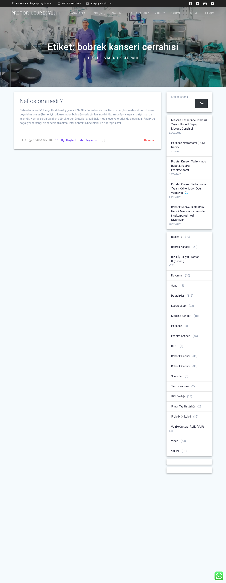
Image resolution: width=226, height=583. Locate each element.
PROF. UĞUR (33, 13)
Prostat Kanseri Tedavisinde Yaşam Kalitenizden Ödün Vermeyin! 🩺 (188, 188)
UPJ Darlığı (178, 396)
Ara (202, 103)
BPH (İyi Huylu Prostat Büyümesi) (77, 140)
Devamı (149, 140)
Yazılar (117, 13)
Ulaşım (192, 13)
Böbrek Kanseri (180, 247)
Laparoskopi (178, 305)
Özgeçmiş (98, 13)
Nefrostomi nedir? (41, 101)
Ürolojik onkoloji (181, 416)
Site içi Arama (179, 96)
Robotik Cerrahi (180, 356)
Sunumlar (176, 376)
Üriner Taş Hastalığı (183, 406)
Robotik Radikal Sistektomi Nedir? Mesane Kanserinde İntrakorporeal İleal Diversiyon (188, 213)
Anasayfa (78, 13)
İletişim (208, 13)
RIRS (174, 346)
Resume (175, 13)
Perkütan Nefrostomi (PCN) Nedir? (188, 145)
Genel (174, 285)
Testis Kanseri (180, 386)
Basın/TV (177, 236)
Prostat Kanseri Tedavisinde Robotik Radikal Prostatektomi (188, 166)
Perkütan (176, 326)
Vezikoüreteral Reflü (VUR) (187, 426)
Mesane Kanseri (181, 315)
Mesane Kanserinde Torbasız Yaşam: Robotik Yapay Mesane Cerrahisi (189, 124)
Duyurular (177, 275)
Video (159, 13)
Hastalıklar (138, 13)
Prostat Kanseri (180, 336)
